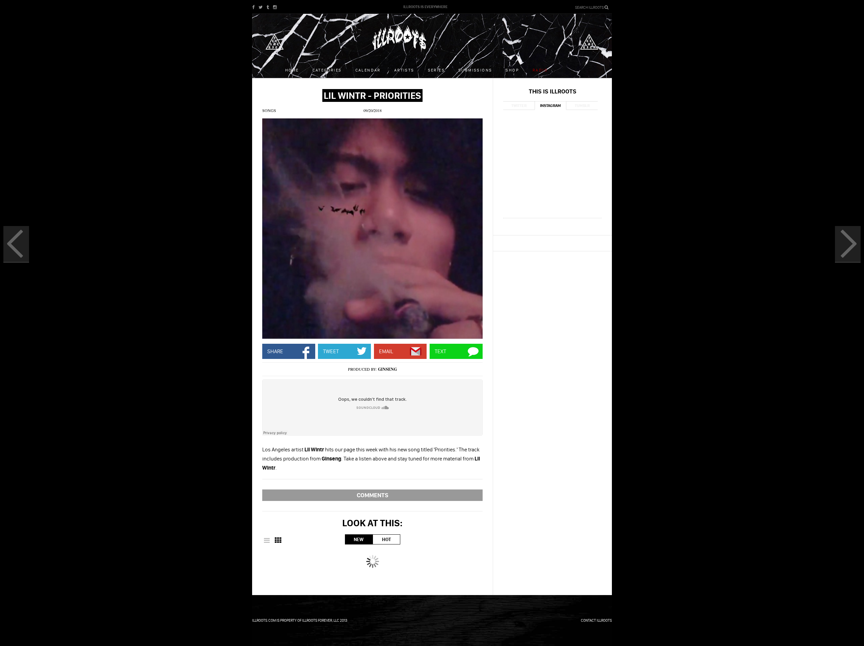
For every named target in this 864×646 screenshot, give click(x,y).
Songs (269, 110)
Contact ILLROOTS (596, 620)
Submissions (475, 70)
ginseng (387, 369)
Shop (512, 70)
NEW (358, 539)
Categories (327, 70)
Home (292, 70)
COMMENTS (372, 495)
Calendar (368, 70)
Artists (404, 70)
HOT (386, 539)
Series (436, 70)
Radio (540, 70)
